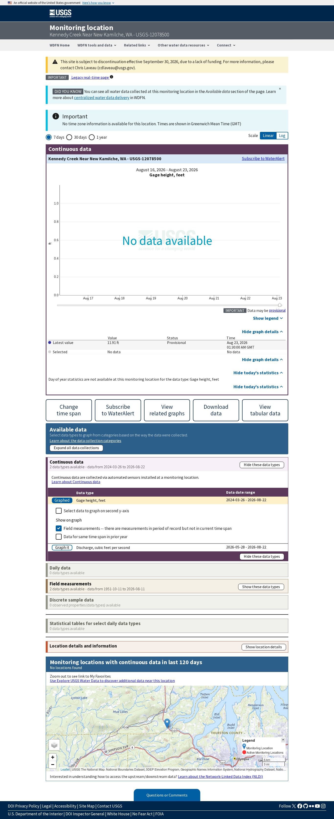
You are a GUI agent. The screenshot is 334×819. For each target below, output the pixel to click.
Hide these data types (262, 464)
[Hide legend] (283, 740)
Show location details (264, 646)
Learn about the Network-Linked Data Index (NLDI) (220, 776)
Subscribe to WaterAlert (263, 158)
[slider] (279, 304)
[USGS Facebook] (300, 807)
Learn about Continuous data (76, 481)
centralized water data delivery (101, 97)
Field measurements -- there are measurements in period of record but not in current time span (148, 528)
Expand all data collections (76, 447)
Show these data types (261, 586)
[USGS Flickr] (311, 807)
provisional (277, 310)
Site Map (87, 806)
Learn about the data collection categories (85, 440)
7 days (59, 137)
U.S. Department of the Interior (35, 814)
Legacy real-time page (90, 77)
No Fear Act (142, 814)
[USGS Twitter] (294, 807)
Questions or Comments (167, 795)
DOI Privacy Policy (23, 806)
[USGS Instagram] (323, 807)
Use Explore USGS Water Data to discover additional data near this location (112, 680)
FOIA (159, 814)
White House (118, 814)
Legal (47, 806)
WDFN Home (60, 45)
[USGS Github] (306, 807)
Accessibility (65, 806)
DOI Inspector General (85, 814)
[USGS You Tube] (317, 807)
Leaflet (65, 769)
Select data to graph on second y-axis (96, 510)
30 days (80, 137)
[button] (167, 723)
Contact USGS (109, 806)
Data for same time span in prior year (95, 536)
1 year (102, 137)
